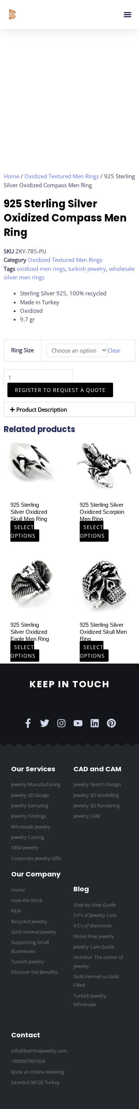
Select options (23, 531)
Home (11, 176)
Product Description (41, 409)
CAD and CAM (97, 769)
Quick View (31, 483)
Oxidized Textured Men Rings (61, 176)
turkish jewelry (87, 268)
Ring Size (22, 350)
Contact (25, 1035)
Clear (113, 350)
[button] (127, 15)
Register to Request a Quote (60, 389)
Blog (81, 889)
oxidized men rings (41, 268)
